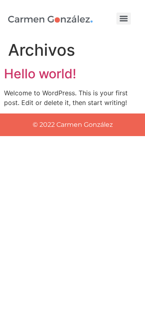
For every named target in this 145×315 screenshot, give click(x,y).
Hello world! (40, 74)
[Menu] (123, 19)
